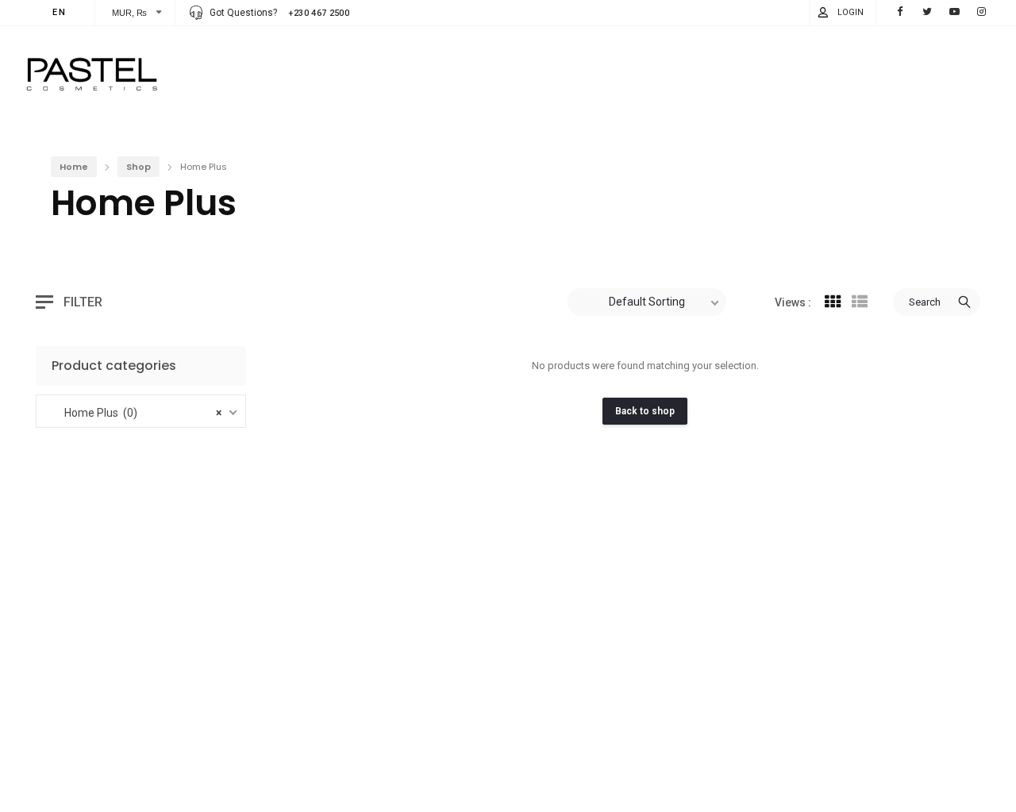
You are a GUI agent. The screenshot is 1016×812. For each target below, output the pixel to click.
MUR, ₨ (130, 12)
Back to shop (645, 411)
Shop (138, 166)
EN (59, 12)
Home (74, 166)
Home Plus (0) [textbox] (142, 412)
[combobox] (147, 411)
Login (850, 12)
